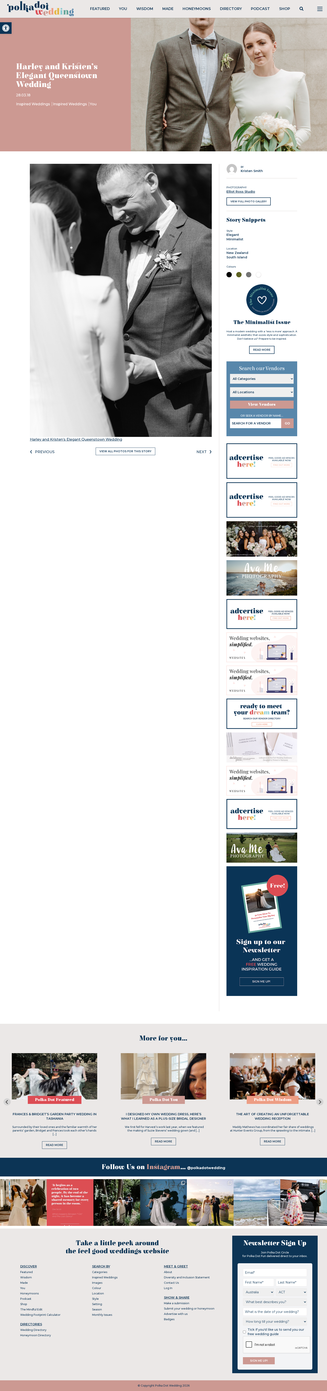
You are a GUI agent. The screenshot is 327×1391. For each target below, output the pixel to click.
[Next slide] (319, 1101)
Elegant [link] (232, 235)
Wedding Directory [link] (33, 1330)
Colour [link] (96, 1288)
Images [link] (97, 1282)
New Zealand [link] (237, 253)
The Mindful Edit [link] (31, 1309)
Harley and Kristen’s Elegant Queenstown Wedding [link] (76, 439)
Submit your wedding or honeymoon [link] (189, 1308)
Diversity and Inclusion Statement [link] (187, 1277)
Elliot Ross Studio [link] (240, 192)
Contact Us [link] (171, 1282)
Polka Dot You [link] (163, 1099)
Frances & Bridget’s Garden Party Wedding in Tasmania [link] (55, 1116)
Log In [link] (168, 1288)
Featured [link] (100, 9)
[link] (6, 28)
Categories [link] (99, 1272)
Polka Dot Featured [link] (54, 1099)
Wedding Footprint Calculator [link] (40, 1314)
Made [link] (168, 9)
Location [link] (98, 1293)
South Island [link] (236, 257)
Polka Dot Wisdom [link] (272, 1099)
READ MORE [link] (261, 349)
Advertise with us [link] (176, 1314)
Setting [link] (97, 1304)
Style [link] (95, 1298)
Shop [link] (284, 9)
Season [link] (97, 1309)
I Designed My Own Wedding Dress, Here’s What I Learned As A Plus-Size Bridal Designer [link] (163, 1116)
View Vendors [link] (262, 404)
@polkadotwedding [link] (206, 1168)
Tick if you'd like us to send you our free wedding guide (276, 1332)
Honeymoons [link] (197, 9)
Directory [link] (231, 9)
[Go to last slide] (7, 1101)
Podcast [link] (260, 9)
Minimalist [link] (234, 239)
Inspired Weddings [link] (33, 104)
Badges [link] (169, 1319)
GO (287, 423)
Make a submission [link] (176, 1303)
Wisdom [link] (144, 9)
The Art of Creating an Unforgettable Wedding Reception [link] (272, 1116)
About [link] (168, 1272)
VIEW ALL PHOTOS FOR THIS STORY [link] (125, 451)
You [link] (123, 9)
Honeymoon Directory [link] (35, 1335)
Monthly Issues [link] (102, 1314)
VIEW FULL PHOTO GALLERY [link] (248, 201)
